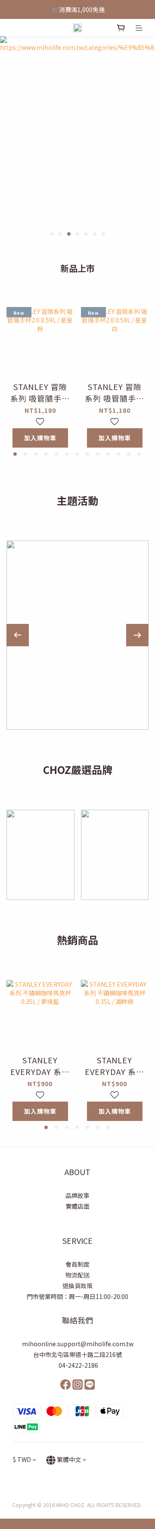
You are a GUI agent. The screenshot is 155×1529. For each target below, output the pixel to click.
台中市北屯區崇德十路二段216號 (77, 1354)
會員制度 (77, 1264)
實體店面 (77, 1206)
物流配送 (77, 1275)
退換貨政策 (77, 1285)
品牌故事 (77, 1195)
